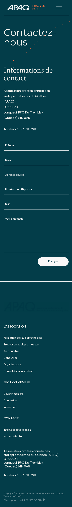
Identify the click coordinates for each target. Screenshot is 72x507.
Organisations (12, 364)
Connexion (10, 400)
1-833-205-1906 (27, 129)
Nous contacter (13, 436)
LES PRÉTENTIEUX (33, 500)
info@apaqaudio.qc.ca (17, 429)
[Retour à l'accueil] (18, 7)
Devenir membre (14, 394)
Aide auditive (12, 351)
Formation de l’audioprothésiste (23, 337)
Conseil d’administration (18, 371)
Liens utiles (10, 358)
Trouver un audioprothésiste (21, 344)
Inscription (10, 407)
